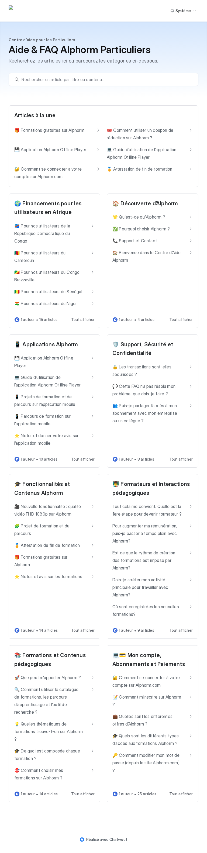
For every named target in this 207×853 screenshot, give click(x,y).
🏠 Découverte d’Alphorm (145, 203)
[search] (106, 79)
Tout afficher (83, 319)
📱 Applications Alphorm (46, 344)
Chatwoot (118, 839)
